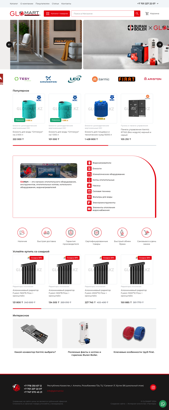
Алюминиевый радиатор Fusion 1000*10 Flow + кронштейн (134, 293)
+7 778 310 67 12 (33, 385)
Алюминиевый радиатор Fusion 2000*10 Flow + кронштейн (98, 293)
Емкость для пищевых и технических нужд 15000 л (98, 133)
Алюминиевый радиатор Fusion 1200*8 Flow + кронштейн (62, 293)
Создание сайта (118, 404)
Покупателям (42, 3)
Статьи (55, 3)
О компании (26, 3)
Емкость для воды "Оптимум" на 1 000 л (64, 133)
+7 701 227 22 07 (146, 3)
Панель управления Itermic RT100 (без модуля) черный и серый (136, 132)
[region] (84, 237)
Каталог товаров (59, 13)
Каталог (14, 3)
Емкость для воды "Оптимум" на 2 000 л (28, 133)
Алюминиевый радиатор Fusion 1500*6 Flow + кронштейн (26, 293)
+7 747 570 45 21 (33, 392)
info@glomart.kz (55, 391)
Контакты (66, 3)
